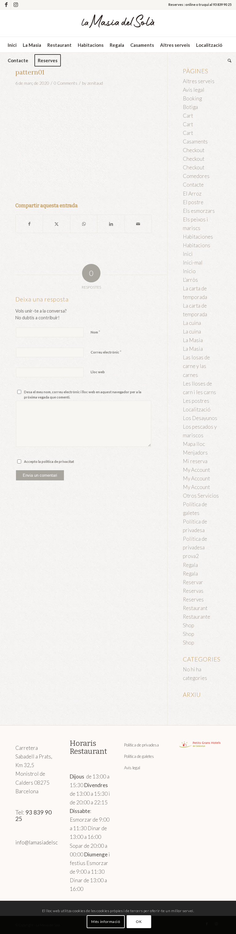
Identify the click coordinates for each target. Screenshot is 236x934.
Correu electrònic (106, 352)
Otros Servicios (201, 495)
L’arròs (190, 280)
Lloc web (98, 372)
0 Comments (65, 83)
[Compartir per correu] (138, 224)
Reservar (193, 582)
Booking (192, 98)
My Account (196, 470)
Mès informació (105, 921)
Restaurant (195, 608)
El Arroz (192, 193)
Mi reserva (195, 461)
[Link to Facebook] (6, 4)
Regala (190, 565)
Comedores (196, 176)
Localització (196, 409)
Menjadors (195, 452)
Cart (188, 115)
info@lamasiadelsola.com (44, 842)
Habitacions (196, 245)
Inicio (189, 271)
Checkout (193, 150)
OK (139, 921)
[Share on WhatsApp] (83, 224)
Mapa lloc (194, 444)
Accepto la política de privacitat (49, 461)
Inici (188, 254)
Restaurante (196, 616)
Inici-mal (193, 262)
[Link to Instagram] (15, 4)
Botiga (190, 107)
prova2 (191, 556)
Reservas (193, 591)
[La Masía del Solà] (118, 23)
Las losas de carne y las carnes (196, 366)
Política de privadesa (141, 744)
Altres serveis (198, 81)
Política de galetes (139, 756)
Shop (188, 625)
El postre (193, 202)
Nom (95, 332)
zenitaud (95, 83)
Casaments (195, 141)
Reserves (193, 599)
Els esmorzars (199, 211)
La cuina (192, 323)
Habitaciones (198, 236)
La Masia (193, 340)
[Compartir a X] (56, 224)
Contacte (193, 184)
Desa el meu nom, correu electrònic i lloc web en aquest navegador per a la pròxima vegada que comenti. (82, 394)
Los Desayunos (200, 418)
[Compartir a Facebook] (29, 224)
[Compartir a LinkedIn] (110, 224)
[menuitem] (12, 45)
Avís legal (193, 90)
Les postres (196, 401)
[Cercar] (228, 60)
